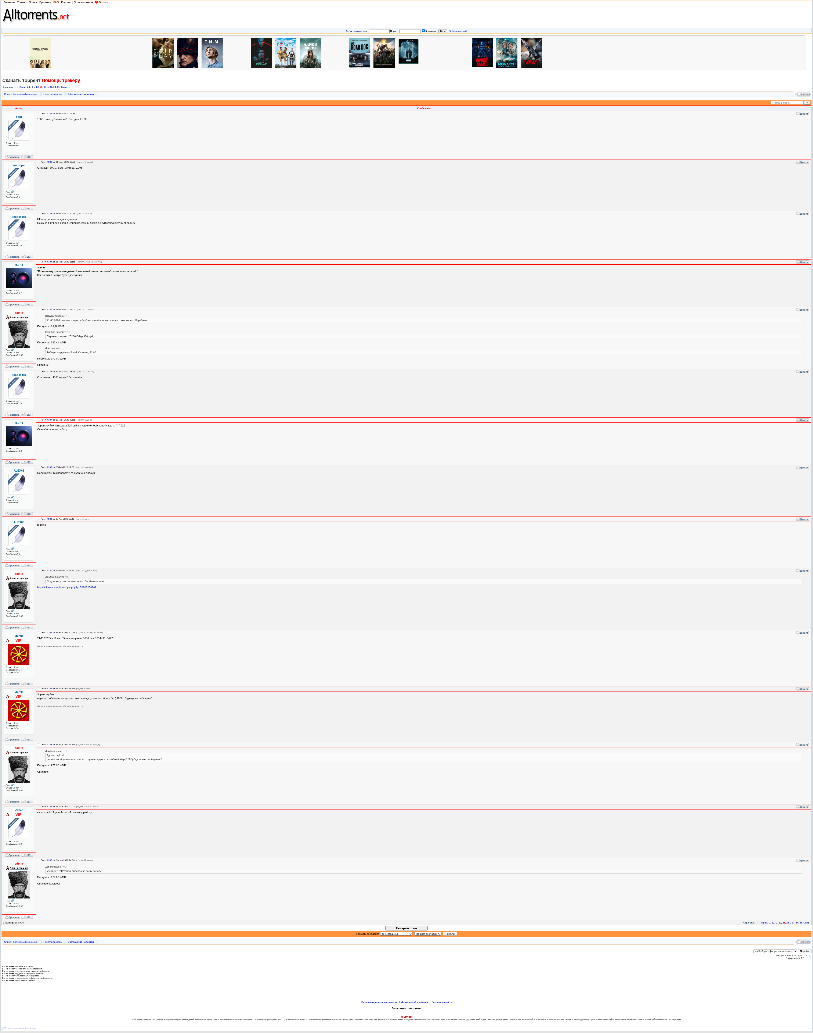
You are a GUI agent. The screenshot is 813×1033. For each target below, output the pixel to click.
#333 (49, 213)
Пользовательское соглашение (379, 1002)
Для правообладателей (415, 1002)
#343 (49, 744)
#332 (49, 162)
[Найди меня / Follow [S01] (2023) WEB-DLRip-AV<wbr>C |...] (311, 53)
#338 (49, 467)
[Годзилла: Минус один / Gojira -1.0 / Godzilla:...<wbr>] (90, 53)
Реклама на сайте (442, 1002)
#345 (49, 860)
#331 (49, 113)
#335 (49, 309)
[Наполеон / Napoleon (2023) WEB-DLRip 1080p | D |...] (188, 53)
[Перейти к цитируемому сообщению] (67, 316)
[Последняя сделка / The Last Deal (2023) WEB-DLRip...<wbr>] (115, 53)
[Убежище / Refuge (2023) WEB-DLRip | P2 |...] (16, 53)
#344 (49, 806)
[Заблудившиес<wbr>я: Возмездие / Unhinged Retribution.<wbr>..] (532, 53)
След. (64, 87)
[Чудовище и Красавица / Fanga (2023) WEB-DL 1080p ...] (237, 53)
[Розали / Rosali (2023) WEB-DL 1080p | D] (287, 53)
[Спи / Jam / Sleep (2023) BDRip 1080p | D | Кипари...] (336, 53)
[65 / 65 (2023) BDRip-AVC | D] (409, 53)
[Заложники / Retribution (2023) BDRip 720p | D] (581, 53)
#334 (49, 262)
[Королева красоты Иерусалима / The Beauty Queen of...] (41, 53)
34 (54, 87)
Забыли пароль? (458, 31)
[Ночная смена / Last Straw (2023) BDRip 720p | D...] (606, 53)
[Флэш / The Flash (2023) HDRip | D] (434, 53)
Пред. (22, 87)
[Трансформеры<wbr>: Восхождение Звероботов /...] (385, 53)
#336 (49, 371)
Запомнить (431, 31)
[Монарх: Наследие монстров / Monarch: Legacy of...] (508, 53)
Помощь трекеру (61, 80)
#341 (49, 632)
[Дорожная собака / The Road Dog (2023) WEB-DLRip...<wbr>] (360, 53)
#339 (49, 519)
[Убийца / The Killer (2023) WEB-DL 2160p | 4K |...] (459, 53)
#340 (49, 570)
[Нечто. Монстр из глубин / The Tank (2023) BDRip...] (557, 53)
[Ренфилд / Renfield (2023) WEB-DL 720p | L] (262, 53)
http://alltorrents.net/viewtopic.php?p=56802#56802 (66, 587)
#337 (49, 420)
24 (45, 87)
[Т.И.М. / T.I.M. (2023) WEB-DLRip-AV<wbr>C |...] (213, 53)
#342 (49, 688)
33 (51, 87)
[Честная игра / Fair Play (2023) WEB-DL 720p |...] (164, 53)
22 (37, 87)
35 (58, 87)
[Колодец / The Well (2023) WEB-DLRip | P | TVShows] (139, 53)
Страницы (8, 87)
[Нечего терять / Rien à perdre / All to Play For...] (66, 53)
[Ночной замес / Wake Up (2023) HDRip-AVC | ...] (483, 53)
